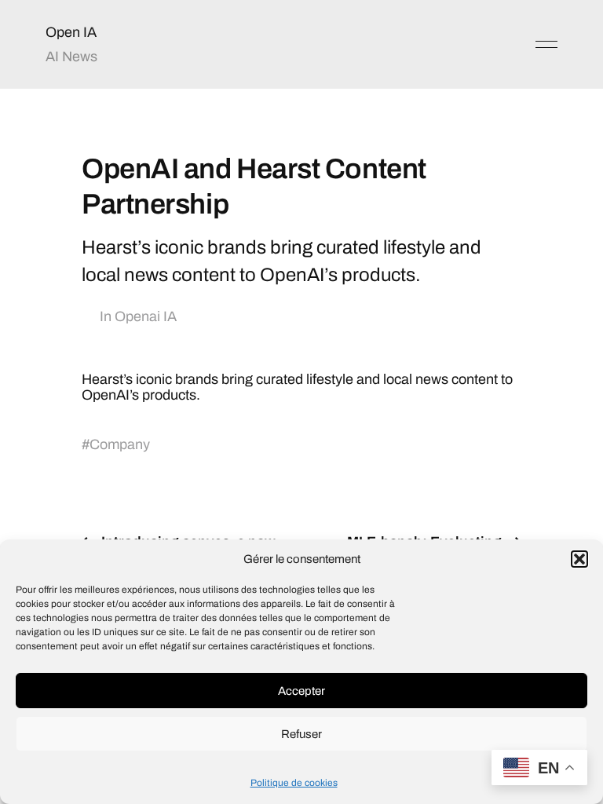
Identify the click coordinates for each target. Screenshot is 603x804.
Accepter (301, 691)
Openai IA (146, 316)
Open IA (71, 32)
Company (120, 444)
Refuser (301, 734)
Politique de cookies (294, 782)
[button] (579, 559)
